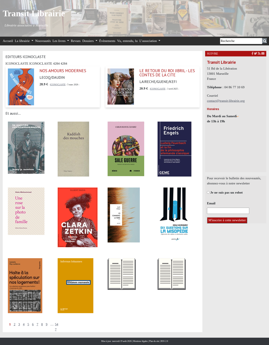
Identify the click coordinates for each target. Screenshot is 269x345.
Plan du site (154, 341)
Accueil (8, 41)
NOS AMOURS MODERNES (63, 70)
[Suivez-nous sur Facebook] (252, 53)
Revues (76, 41)
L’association (148, 41)
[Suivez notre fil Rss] (259, 53)
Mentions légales (140, 341)
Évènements (107, 41)
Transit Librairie (34, 13)
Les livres (59, 41)
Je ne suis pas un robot (226, 192)
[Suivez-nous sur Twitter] (255, 53)
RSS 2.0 (164, 341)
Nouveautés (43, 41)
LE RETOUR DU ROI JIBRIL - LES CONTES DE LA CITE (167, 72)
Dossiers (88, 41)
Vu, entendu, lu (127, 41)
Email (211, 203)
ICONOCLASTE (58, 84)
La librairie (23, 41)
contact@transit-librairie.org (226, 101)
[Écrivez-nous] (262, 53)
